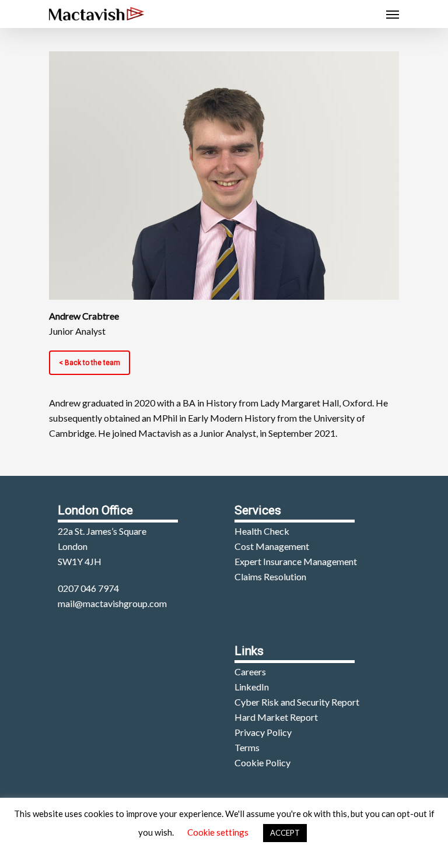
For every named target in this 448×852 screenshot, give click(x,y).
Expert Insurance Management (296, 561)
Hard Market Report (276, 717)
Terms (247, 747)
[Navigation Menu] (392, 14)
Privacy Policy (263, 732)
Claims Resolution (270, 576)
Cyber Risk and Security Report (297, 701)
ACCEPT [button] (285, 832)
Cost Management (272, 546)
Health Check (262, 531)
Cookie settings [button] (218, 832)
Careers (250, 671)
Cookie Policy (262, 762)
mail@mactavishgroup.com (112, 603)
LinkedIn (252, 686)
